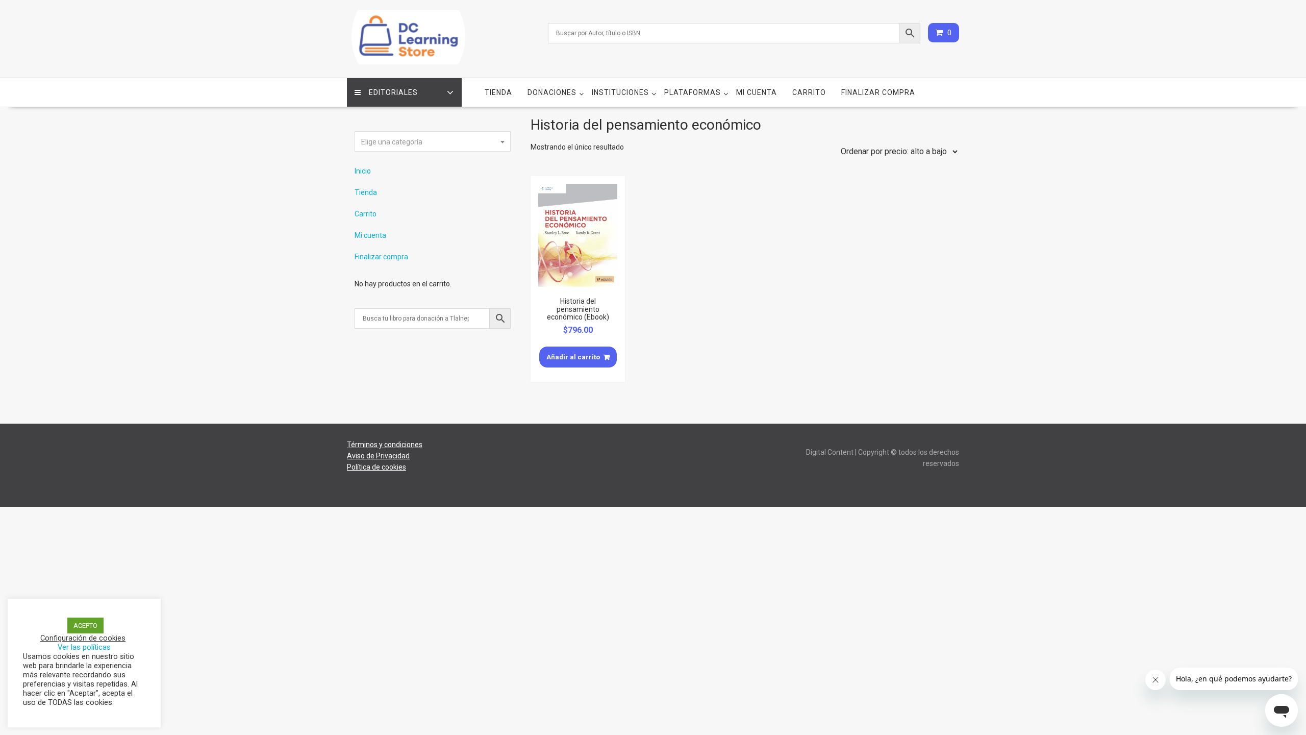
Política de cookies (376, 467)
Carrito (809, 92)
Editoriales (393, 92)
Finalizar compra (878, 92)
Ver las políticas (84, 647)
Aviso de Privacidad (378, 456)
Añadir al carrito (573, 357)
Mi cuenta (756, 92)
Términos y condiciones (384, 444)
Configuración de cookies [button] (82, 638)
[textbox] (432, 142)
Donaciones (552, 92)
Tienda (498, 92)
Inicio (363, 171)
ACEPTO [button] (85, 625)
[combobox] (433, 141)
